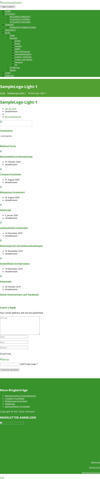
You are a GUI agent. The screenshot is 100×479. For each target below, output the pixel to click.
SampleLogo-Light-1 (16, 93)
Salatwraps (10, 404)
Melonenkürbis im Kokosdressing (20, 395)
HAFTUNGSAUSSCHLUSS (91, 473)
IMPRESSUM (95, 462)
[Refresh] (4, 359)
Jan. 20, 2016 (10, 108)
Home (2, 93)
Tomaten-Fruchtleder (15, 398)
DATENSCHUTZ (94, 467)
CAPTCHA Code (28, 364)
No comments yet (13, 116)
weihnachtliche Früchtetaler (17, 406)
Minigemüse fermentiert (16, 401)
